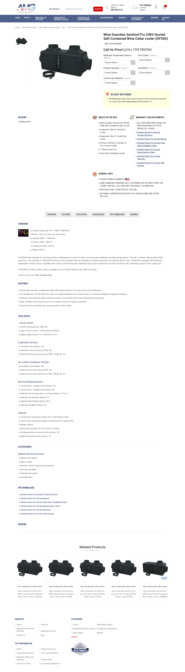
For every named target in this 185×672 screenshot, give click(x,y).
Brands (122, 18)
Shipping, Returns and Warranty (25, 630)
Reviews (154, 18)
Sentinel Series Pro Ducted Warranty (35, 510)
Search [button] (98, 9)
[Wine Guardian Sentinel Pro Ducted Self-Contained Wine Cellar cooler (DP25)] (123, 568)
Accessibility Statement (137, 18)
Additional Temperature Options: (117, 56)
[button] (21, 41)
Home (17, 18)
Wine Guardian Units (43, 275)
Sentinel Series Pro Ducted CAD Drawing (37, 514)
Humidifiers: (147, 68)
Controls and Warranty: (117, 78)
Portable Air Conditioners (84, 18)
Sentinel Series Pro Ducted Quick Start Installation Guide (44, 502)
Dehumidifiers (106, 18)
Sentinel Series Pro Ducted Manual (152, 139)
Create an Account (48, 649)
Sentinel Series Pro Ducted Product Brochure (39, 494)
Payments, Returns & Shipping (25, 658)
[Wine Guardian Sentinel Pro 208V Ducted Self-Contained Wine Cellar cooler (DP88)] (61, 568)
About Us (44, 625)
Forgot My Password (25, 653)
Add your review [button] (113, 44)
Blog (43, 635)
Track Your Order (23, 664)
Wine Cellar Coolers (40, 18)
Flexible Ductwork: (115, 68)
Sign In (19, 649)
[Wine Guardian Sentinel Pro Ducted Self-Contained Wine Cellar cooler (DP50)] (92, 568)
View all (74, 637)
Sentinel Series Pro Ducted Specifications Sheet (40, 506)
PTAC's (27, 18)
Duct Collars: (147, 55)
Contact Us (166, 18)
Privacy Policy (46, 660)
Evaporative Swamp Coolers (61, 18)
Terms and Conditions (50, 653)
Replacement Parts (48, 631)
